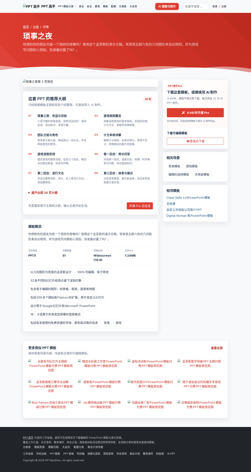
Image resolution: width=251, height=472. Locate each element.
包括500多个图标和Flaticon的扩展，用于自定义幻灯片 (67, 297)
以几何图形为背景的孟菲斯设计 (50, 272)
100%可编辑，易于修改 (93, 272)
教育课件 (148, 453)
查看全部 (217, 348)
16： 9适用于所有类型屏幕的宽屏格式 (55, 314)
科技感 (160, 453)
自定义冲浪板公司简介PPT (184, 210)
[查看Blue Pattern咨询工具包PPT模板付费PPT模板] (51, 404)
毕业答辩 (121, 453)
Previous (26, 81)
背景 (107, 323)
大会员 (133, 6)
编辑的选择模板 (178, 174)
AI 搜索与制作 (167, 6)
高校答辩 (108, 453)
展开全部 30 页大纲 (44, 192)
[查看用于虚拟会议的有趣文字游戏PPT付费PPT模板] (200, 384)
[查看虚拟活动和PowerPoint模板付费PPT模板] (150, 363)
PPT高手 (28, 437)
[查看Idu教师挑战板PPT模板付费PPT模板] (100, 404)
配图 (113, 6)
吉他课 (170, 203)
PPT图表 (55, 453)
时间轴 (81, 453)
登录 (215, 6)
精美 (105, 6)
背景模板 (174, 166)
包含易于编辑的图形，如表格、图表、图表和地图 (62, 289)
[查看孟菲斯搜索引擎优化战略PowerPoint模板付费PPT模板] (51, 386)
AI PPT (171, 453)
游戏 (118, 323)
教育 (97, 6)
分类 (36, 27)
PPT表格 (68, 453)
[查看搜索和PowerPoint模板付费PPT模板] (100, 384)
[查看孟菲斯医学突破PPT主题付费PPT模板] (200, 363)
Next (155, 81)
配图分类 (79, 447)
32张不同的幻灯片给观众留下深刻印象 (55, 280)
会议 (89, 6)
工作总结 (28, 453)
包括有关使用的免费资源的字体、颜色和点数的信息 (64, 323)
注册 (224, 6)
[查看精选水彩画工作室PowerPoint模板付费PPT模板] (100, 363)
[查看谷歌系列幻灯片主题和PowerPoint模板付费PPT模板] (51, 365)
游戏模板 (192, 166)
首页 (26, 27)
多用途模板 (202, 174)
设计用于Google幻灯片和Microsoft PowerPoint (62, 306)
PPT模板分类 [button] (66, 6)
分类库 (123, 6)
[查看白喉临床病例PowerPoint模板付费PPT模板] (200, 404)
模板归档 (53, 447)
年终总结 (41, 453)
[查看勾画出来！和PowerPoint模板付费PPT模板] (150, 404)
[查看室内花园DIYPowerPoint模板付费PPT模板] (150, 384)
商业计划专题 (95, 447)
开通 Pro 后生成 (139, 206)
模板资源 (39, 447)
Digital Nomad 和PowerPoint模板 (189, 215)
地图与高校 (93, 453)
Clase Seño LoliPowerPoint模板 (188, 197)
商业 (81, 6)
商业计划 (135, 453)
